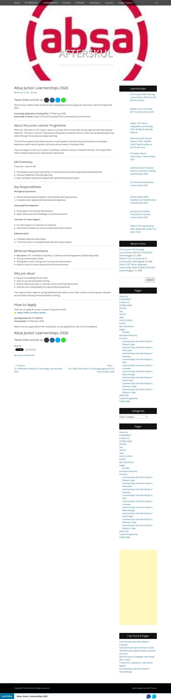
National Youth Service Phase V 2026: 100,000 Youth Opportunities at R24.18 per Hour (137, 650)
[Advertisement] (138, 587)
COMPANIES (125, 299)
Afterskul (85, 53)
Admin (35, 92)
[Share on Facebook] (149, 696)
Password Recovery (128, 335)
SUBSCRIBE (124, 401)
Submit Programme (128, 398)
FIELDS (122, 314)
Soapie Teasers (125, 2)
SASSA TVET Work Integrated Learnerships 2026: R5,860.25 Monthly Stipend (137, 267)
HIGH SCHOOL (126, 320)
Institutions (95, 2)
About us (123, 296)
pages (122, 329)
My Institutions (126, 326)
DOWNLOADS (125, 305)
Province (66, 2)
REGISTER (124, 395)
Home (17, 2)
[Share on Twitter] (154, 696)
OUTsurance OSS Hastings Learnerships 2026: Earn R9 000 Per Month (136, 252)
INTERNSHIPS (31, 2)
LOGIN (122, 323)
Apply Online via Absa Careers (31, 312)
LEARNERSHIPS (50, 2)
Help (121, 317)
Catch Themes (151, 688)
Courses (109, 2)
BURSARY (80, 2)
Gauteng (19, 355)
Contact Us (124, 302)
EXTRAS (123, 308)
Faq (121, 311)
